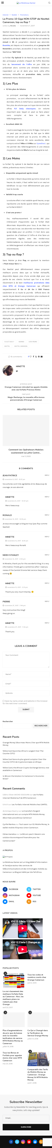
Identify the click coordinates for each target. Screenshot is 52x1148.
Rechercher (8, 721)
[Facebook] (11, 1142)
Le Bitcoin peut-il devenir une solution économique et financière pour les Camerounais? (24, 837)
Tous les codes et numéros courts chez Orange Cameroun (36, 977)
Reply (47, 475)
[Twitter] (17, 1142)
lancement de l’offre (21, 64)
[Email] (35, 1142)
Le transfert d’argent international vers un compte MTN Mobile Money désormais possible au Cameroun (24, 814)
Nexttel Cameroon (20, 346)
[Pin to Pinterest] (39, 357)
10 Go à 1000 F (9, 342)
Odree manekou (9, 834)
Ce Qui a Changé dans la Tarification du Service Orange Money (37, 1033)
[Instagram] (23, 1142)
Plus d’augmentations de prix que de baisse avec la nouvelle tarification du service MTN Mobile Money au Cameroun (13, 1037)
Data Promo (33, 342)
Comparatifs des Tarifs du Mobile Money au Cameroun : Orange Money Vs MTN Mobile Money (37, 1074)
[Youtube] (29, 1142)
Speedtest (41, 143)
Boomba (21, 342)
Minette (13, 26)
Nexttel (7, 346)
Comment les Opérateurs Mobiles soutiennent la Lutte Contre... (26, 451)
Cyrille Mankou (9, 824)
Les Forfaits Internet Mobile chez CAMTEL (29, 804)
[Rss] (41, 1142)
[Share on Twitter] (36, 357)
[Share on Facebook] (33, 357)
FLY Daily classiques (25, 109)
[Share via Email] (42, 357)
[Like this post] (30, 357)
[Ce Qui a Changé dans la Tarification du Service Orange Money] (38, 1019)
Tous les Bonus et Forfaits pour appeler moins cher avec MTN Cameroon (12, 1057)
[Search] (49, 3)
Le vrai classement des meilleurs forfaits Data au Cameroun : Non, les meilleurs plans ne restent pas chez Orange (13, 998)
